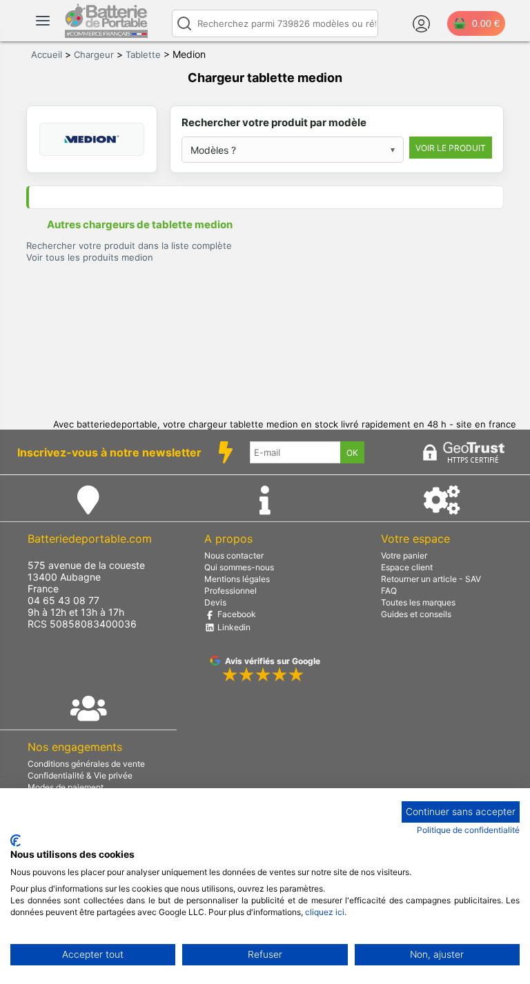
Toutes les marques (418, 602)
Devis (215, 602)
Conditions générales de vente (86, 764)
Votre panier (404, 555)
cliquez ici (324, 912)
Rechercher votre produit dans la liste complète (129, 245)
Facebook (235, 614)
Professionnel (230, 590)
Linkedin (233, 627)
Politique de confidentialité (468, 830)
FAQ (389, 590)
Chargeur (94, 54)
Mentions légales (237, 579)
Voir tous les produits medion (89, 257)
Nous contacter (234, 555)
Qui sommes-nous (239, 567)
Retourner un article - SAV (431, 579)
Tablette (143, 54)
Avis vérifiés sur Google (272, 661)
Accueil (46, 54)
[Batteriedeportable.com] (106, 34)
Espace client (407, 567)
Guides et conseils (416, 614)
